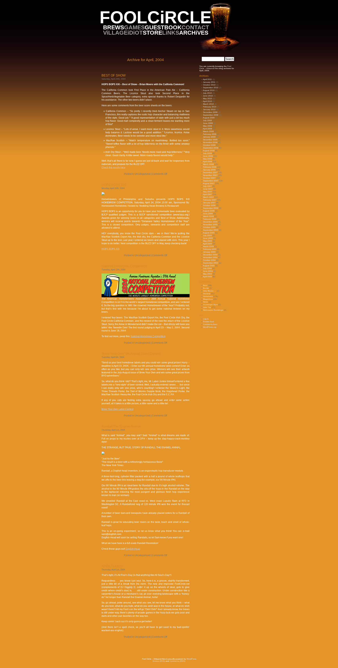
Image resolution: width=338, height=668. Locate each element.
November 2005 (210, 224)
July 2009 (207, 120)
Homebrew (208, 296)
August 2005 (209, 233)
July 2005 (207, 235)
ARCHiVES (193, 32)
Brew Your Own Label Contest (117, 409)
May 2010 (207, 98)
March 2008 (208, 164)
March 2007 (208, 197)
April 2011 (207, 79)
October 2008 (209, 145)
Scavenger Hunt (210, 304)
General (206, 294)
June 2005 (208, 238)
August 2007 (209, 183)
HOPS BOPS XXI (114, 184)
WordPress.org (209, 327)
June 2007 (208, 189)
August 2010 (209, 90)
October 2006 (209, 205)
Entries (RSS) (159, 661)
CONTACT (195, 27)
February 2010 (209, 107)
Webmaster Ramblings (213, 310)
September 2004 (210, 263)
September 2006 (210, 208)
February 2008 (209, 167)
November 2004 (210, 257)
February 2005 (209, 249)
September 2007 (210, 181)
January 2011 (209, 82)
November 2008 (210, 142)
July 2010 (207, 93)
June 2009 (208, 123)
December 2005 (210, 222)
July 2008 (207, 153)
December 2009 (210, 112)
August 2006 (209, 211)
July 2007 (207, 186)
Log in (206, 319)
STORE (152, 32)
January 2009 (209, 137)
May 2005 (207, 241)
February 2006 (209, 219)
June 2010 (208, 96)
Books (206, 288)
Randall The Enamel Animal (121, 426)
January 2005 (209, 252)
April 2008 (207, 161)
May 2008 (207, 159)
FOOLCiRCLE (156, 17)
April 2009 (207, 129)
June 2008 (208, 156)
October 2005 (209, 227)
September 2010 (210, 87)
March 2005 (208, 246)
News (205, 302)
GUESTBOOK (163, 27)
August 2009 (209, 118)
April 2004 (207, 276)
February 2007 (209, 200)
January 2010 (209, 109)
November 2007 (210, 175)
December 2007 (210, 172)
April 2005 (207, 244)
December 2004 (210, 255)
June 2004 (208, 271)
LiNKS (170, 32)
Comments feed (210, 324)
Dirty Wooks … (209, 291)
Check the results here (113, 167)
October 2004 (209, 260)
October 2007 (209, 178)
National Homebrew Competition (124, 266)
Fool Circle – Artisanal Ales (215, 67)
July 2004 (207, 268)
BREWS (113, 27)
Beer (205, 285)
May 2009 (207, 126)
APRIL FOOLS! (112, 566)
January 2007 (209, 203)
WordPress (191, 659)
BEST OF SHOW (114, 75)
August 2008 (209, 150)
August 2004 (209, 266)
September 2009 (210, 115)
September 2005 (210, 230)
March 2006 (208, 216)
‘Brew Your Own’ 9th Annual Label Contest (131, 353)
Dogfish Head (133, 548)
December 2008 (210, 140)
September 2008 (210, 148)
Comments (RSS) (177, 661)
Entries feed (208, 321)
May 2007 (207, 192)
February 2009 (209, 134)
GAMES (134, 27)
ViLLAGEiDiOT (123, 32)
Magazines (208, 299)
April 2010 (207, 101)
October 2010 (209, 85)
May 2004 (207, 274)
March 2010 (208, 104)
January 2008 (209, 170)
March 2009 (208, 131)
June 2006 (208, 213)
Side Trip (207, 307)
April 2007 (207, 194)
